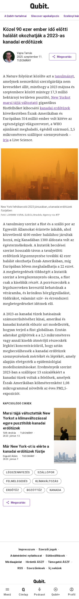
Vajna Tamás (24, 53)
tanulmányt (64, 76)
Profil (72, 594)
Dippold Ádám (10, 456)
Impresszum (27, 549)
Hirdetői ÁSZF (35, 562)
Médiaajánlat (13, 562)
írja (6, 140)
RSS (20, 568)
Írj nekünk (55, 568)
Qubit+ (55, 594)
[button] (18, 472)
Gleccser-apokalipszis (45, 16)
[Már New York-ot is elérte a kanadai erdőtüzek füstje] (65, 452)
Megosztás (64, 56)
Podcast (39, 594)
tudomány (24, 60)
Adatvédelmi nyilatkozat (26, 555)
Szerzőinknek (36, 568)
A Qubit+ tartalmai (15, 16)
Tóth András (9, 433)
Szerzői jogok (48, 549)
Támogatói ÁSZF (59, 562)
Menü (7, 594)
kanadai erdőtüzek (55, 108)
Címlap (23, 594)
